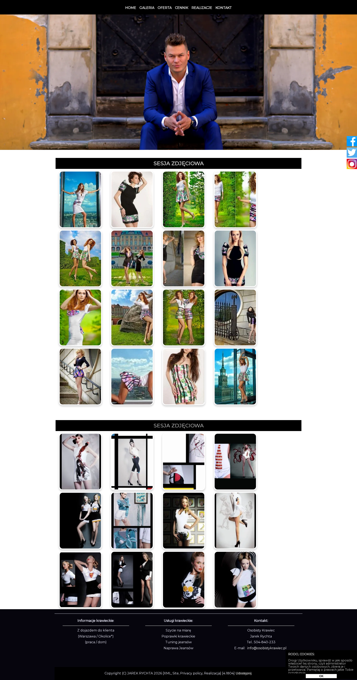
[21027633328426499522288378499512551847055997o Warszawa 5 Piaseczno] (132, 258)
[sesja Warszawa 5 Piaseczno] (132, 520)
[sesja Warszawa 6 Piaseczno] (183, 520)
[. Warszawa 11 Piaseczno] (235, 579)
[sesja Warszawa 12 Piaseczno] (80, 376)
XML (167, 673)
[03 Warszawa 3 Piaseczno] (235, 461)
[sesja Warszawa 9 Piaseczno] (132, 317)
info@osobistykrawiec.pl (267, 648)
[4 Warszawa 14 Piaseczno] (183, 376)
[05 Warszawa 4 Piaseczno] (80, 520)
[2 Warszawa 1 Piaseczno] (132, 199)
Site (176, 673)
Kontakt (223, 8)
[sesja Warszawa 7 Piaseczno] (235, 258)
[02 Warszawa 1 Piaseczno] (132, 461)
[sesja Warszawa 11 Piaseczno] (235, 317)
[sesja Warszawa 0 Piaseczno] (80, 461)
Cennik (181, 8)
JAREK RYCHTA (140, 673)
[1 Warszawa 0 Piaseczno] (80, 199)
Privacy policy (191, 673)
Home (130, 8)
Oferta (165, 8)
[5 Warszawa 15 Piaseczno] (235, 376)
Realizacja (212, 673)
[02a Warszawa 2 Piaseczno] (183, 461)
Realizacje (202, 8)
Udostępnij (244, 673)
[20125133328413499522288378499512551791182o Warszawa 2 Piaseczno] (183, 199)
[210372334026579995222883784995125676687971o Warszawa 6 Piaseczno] (183, 258)
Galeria (146, 8)
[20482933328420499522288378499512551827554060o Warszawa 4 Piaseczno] (80, 258)
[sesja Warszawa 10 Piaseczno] (183, 317)
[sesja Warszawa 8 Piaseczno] (80, 317)
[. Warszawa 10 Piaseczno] (183, 579)
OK (321, 676)
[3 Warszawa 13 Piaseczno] (132, 376)
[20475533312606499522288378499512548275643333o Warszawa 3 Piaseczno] (235, 199)
